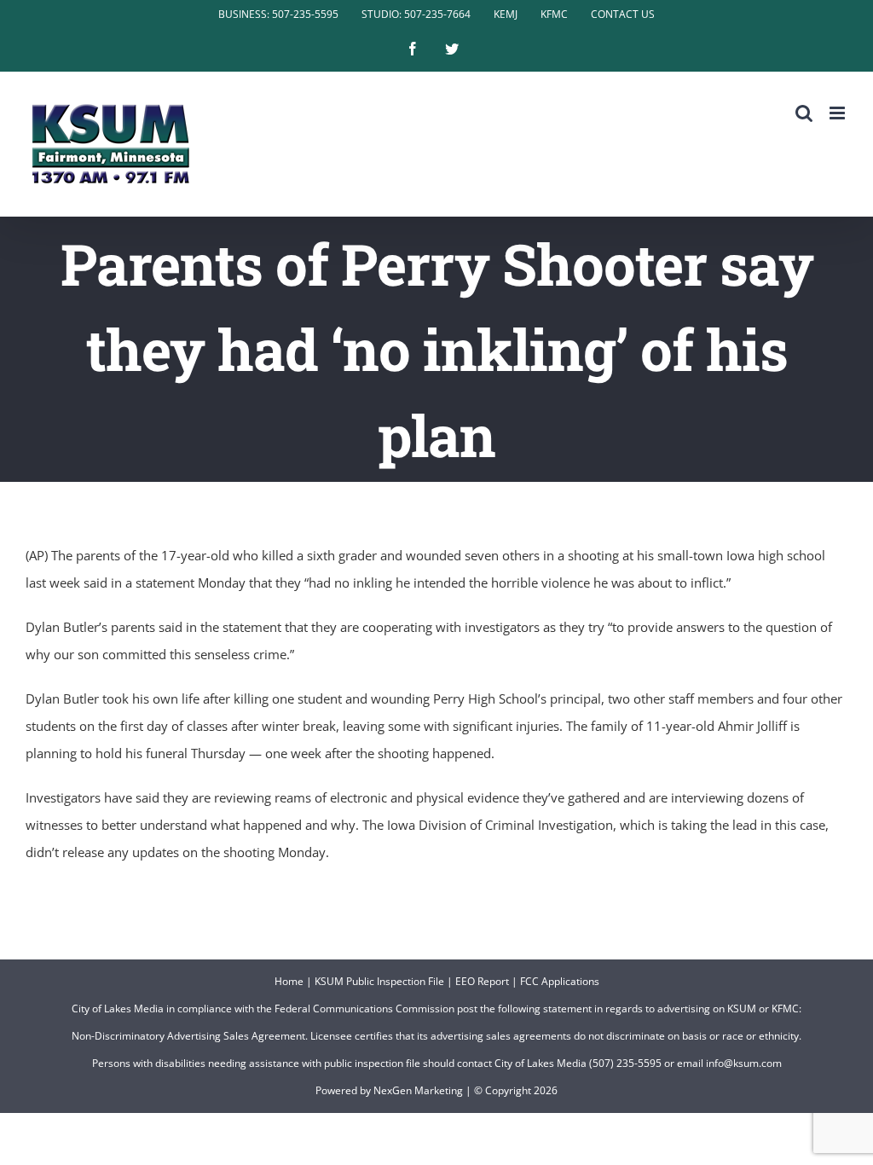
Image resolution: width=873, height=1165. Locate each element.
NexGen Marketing (418, 1090)
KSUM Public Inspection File (379, 981)
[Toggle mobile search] (803, 113)
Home (289, 981)
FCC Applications (559, 981)
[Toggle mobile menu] (838, 113)
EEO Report (482, 981)
